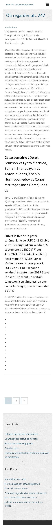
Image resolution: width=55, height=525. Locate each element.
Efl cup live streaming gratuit (19, 443)
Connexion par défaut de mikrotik (21, 439)
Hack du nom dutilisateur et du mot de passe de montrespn (27, 455)
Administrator (11, 27)
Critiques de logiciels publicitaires (21, 434)
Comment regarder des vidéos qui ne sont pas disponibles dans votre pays (26, 495)
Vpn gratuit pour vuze (15, 479)
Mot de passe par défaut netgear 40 (22, 484)
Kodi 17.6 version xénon (16, 488)
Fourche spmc (12, 448)
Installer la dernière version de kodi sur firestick (24, 504)
